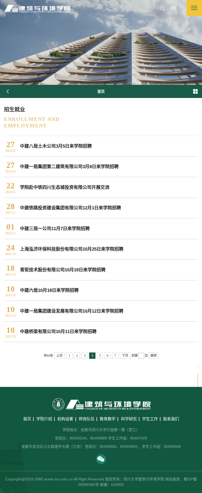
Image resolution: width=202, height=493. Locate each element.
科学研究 (129, 419)
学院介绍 (44, 419)
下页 (125, 355)
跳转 (153, 355)
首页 (27, 419)
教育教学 (107, 419)
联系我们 (171, 419)
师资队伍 (86, 419)
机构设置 (65, 419)
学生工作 (150, 419)
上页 (59, 355)
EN (173, 8)
